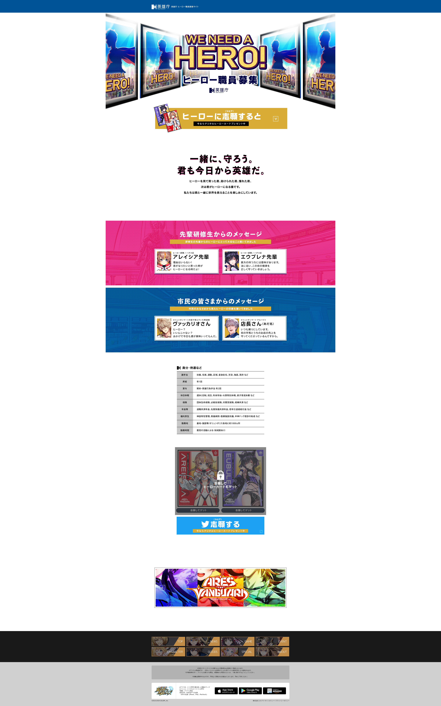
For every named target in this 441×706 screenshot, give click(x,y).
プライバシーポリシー (282, 701)
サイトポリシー (270, 701)
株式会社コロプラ (258, 701)
